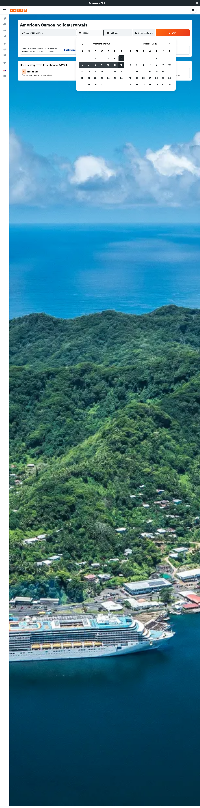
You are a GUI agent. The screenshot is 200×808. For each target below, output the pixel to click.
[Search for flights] (4, 18)
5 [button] (121, 58)
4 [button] (115, 58)
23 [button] (102, 78)
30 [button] (101, 84)
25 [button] (115, 78)
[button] (197, 3)
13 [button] (82, 71)
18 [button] (115, 71)
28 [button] (88, 84)
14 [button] (89, 71)
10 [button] (108, 64)
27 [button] (82, 84)
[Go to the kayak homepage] (18, 10)
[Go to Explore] (4, 43)
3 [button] (108, 58)
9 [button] (101, 64)
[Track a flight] (4, 49)
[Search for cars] (4, 30)
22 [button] (95, 78)
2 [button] (101, 58)
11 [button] (115, 64)
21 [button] (89, 78)
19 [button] (121, 71)
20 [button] (82, 78)
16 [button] (102, 71)
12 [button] (121, 64)
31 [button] (170, 84)
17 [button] (108, 71)
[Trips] (4, 63)
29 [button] (95, 84)
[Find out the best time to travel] (4, 55)
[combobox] (50, 33)
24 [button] (108, 78)
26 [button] (121, 78)
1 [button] (95, 58)
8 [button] (95, 64)
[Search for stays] (4, 24)
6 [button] (82, 64)
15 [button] (95, 71)
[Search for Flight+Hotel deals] (4, 35)
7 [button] (88, 64)
